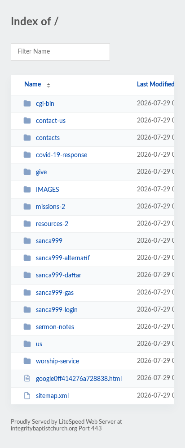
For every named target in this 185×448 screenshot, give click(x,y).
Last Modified (156, 84)
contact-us (51, 121)
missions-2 (50, 207)
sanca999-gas (55, 293)
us (39, 344)
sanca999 (49, 241)
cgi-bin (45, 104)
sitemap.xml (52, 396)
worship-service (57, 361)
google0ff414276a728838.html (79, 379)
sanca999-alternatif (63, 258)
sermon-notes (55, 327)
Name (32, 84)
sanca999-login (57, 310)
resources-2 (52, 224)
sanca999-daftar (58, 275)
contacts (48, 138)
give (41, 172)
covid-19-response (61, 155)
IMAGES (47, 190)
